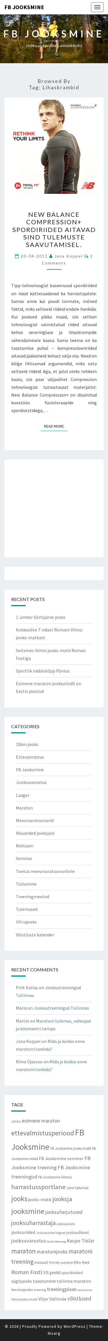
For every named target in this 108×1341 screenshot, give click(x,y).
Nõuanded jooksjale (35, 833)
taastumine (44, 1281)
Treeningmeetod (32, 896)
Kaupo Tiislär (80, 1241)
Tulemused (26, 909)
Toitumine (26, 884)
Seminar (24, 858)
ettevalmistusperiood (42, 1133)
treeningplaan (62, 1289)
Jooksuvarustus (31, 782)
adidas (16, 1121)
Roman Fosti (26, 1272)
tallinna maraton (74, 1281)
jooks (19, 1198)
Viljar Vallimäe (52, 1299)
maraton (23, 1251)
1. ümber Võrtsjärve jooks (40, 617)
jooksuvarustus (28, 1240)
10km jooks (27, 744)
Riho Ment (82, 1262)
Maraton (24, 808)
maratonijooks (52, 1251)
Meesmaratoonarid (35, 820)
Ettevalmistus (30, 757)
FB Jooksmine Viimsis (55, 1177)
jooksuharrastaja (33, 1223)
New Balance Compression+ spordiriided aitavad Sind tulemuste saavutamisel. (54, 229)
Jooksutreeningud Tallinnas (61, 1008)
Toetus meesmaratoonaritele (45, 871)
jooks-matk (40, 1200)
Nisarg (54, 1333)
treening (40, 1290)
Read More (55, 426)
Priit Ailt (54, 1263)
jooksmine (27, 1211)
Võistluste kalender (35, 935)
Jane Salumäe (77, 1187)
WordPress (75, 1326)
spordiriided (72, 1272)
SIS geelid (51, 1272)
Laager (22, 795)
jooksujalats (66, 1224)
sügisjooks (21, 1281)
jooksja (62, 1199)
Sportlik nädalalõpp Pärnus (43, 671)
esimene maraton (41, 1120)
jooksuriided (23, 1232)
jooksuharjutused (64, 1212)
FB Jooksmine (24, 7)
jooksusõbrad (77, 1232)
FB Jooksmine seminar (61, 1158)
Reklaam (24, 846)
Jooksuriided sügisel (50, 1233)
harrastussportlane (38, 1187)
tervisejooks (22, 1289)
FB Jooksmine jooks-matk (70, 1148)
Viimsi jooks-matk (24, 1299)
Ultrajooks (26, 922)
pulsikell (67, 1263)
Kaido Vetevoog (56, 1241)
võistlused (79, 1298)
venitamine (84, 1290)
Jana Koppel (68, 256)
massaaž (41, 1262)
